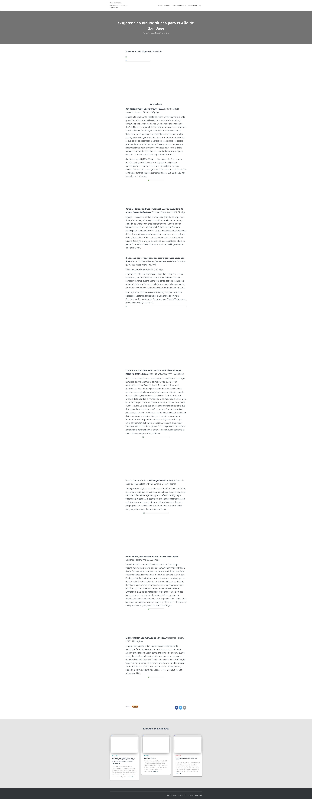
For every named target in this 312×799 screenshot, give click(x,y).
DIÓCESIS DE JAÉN (192, 5)
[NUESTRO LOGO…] (156, 743)
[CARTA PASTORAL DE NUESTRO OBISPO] (187, 743)
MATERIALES (167, 5)
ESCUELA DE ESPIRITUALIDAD (179, 5)
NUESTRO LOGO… (150, 758)
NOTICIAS (160, 5)
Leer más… (131, 777)
